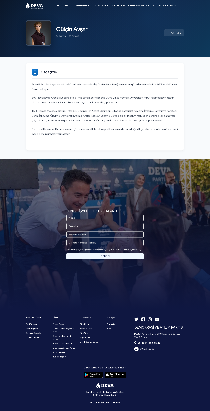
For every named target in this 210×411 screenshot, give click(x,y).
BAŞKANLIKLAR (101, 5)
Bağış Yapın (85, 337)
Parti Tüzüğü (31, 324)
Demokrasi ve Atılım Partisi (34, 6)
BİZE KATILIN (118, 5)
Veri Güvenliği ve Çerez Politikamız (105, 402)
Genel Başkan (59, 324)
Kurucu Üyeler (59, 352)
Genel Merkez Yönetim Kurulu (63, 337)
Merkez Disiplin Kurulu (62, 343)
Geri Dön (176, 32)
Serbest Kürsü (86, 328)
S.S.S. (109, 328)
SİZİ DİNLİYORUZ (135, 5)
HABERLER (151, 5)
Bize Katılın (84, 324)
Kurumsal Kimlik (32, 337)
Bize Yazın (84, 333)
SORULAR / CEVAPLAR (170, 5)
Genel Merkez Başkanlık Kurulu (63, 330)
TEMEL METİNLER (63, 5)
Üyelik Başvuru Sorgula (89, 342)
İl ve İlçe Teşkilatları (61, 356)
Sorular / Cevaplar (33, 333)
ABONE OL (105, 256)
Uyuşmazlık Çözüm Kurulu (64, 348)
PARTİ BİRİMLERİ (83, 5)
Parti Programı (32, 328)
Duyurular (111, 324)
